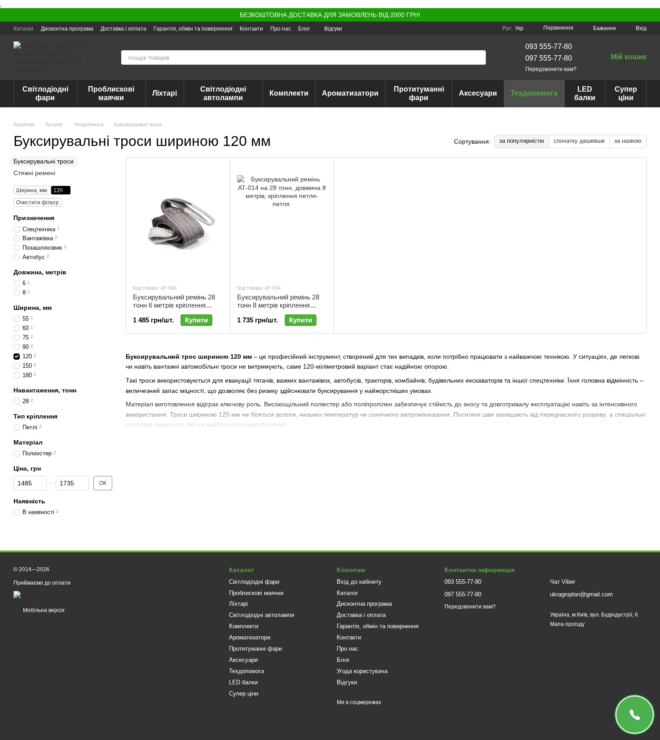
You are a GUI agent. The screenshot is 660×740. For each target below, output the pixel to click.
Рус (506, 28)
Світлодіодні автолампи (223, 93)
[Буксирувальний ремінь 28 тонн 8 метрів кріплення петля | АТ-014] (282, 220)
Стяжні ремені (34, 172)
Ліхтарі (164, 93)
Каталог (23, 29)
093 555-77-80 (548, 46)
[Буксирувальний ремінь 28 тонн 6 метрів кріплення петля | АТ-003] (178, 220)
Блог (304, 29)
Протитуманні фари (419, 93)
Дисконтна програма (67, 29)
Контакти (251, 29)
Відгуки (333, 29)
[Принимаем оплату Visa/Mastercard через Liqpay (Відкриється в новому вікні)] (79, 594)
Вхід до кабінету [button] (359, 581)
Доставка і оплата (123, 29)
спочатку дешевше (579, 140)
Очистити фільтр (37, 202)
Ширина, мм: (32, 190)
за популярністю (521, 140)
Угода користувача (362, 671)
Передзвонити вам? (550, 69)
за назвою (628, 140)
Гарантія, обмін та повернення (193, 29)
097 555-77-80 (548, 58)
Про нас (280, 29)
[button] (653, 15)
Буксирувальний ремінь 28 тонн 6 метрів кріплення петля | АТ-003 (174, 305)
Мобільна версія (43, 610)
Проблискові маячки (111, 93)
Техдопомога (534, 93)
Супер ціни (626, 93)
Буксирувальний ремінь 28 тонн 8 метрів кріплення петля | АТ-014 (278, 305)
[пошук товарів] (478, 57)
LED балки (584, 93)
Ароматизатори (350, 93)
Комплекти (288, 93)
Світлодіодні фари (45, 93)
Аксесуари (478, 93)
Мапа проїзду (567, 624)
